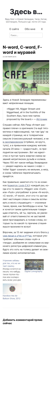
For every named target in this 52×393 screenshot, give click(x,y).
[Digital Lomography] (34, 264)
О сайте (14, 29)
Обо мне (30, 29)
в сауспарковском (13, 142)
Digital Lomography (33, 271)
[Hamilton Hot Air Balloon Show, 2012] (12, 289)
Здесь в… (26, 11)
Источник (41, 119)
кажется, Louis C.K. (18, 185)
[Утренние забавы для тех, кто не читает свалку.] (14, 270)
